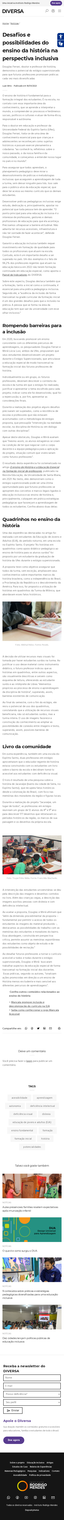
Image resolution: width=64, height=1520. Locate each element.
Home (5, 23)
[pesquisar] (47, 12)
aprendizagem (44, 1098)
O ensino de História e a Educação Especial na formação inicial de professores (30, 469)
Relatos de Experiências (41, 1467)
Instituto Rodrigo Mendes (28, 3)
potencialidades (32, 1147)
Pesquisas (32, 1471)
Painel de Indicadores (14, 275)
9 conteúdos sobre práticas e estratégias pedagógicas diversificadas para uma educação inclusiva (30, 1294)
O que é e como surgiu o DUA (19, 1250)
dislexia (46, 1114)
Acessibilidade (20, 1475)
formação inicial (23, 1139)
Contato (55, 1471)
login (29, 1061)
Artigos (50, 1462)
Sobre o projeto (17, 1462)
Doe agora (14, 1440)
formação (48, 1131)
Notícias (15, 23)
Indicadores (44, 1471)
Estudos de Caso (20, 1467)
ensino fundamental (22, 1131)
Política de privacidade (40, 1475)
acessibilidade (19, 1098)
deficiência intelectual (42, 1106)
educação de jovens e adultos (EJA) (32, 1122)
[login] (52, 11)
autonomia (15, 1106)
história (45, 1139)
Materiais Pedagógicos (15, 1471)
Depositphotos (32, 1510)
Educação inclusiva (35, 1462)
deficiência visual (22, 1114)
